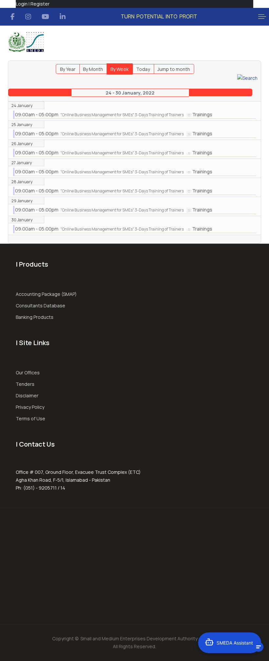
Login (22, 4)
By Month (93, 69)
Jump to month (173, 69)
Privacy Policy (30, 407)
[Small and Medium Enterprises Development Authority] (26, 42)
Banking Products (34, 317)
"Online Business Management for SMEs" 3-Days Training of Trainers (122, 115)
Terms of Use (30, 418)
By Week (120, 69)
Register (40, 4)
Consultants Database (40, 305)
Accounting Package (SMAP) (46, 294)
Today (143, 69)
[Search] (247, 78)
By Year (67, 69)
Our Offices (28, 372)
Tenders (25, 384)
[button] (262, 17)
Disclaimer (27, 395)
